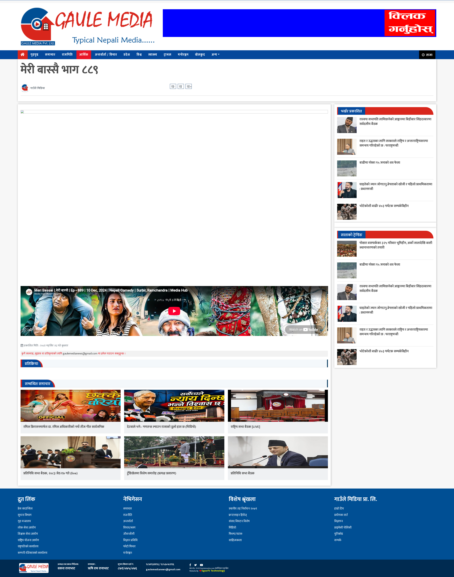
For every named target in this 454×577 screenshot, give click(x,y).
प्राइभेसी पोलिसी (342, 527)
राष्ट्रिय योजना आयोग (28, 540)
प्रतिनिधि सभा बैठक (242, 473)
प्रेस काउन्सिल (25, 508)
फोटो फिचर (129, 546)
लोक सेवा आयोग (27, 527)
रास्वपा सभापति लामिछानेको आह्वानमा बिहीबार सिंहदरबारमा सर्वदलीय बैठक (395, 122)
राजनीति (127, 515)
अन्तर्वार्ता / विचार (106, 54)
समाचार (50, 54)
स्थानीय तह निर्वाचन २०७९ (243, 508)
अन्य (214, 54)
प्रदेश (127, 54)
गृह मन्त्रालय (24, 521)
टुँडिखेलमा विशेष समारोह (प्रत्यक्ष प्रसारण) (151, 473)
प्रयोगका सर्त (341, 515)
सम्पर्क (337, 540)
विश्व (139, 54)
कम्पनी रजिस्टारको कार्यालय (32, 552)
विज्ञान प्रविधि (130, 540)
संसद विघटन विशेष (239, 521)
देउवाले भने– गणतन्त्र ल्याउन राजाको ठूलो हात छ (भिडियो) (161, 427)
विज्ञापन (338, 521)
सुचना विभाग (25, 515)
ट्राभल (167, 54)
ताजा (429, 55)
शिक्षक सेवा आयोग (28, 533)
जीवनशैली (128, 533)
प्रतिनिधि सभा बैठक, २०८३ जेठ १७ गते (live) (50, 473)
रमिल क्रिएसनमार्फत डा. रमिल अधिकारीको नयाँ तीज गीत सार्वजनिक (63, 427)
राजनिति (67, 54)
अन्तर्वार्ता (128, 521)
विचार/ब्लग (129, 527)
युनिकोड (338, 533)
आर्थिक (83, 54)
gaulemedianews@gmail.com (80, 353)
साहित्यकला (235, 540)
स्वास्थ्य (152, 54)
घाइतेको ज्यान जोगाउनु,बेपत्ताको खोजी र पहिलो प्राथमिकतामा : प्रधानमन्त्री (395, 187)
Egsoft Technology (213, 570)
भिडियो (232, 527)
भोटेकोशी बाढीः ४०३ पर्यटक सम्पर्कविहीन (384, 206)
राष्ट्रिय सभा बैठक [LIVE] (245, 427)
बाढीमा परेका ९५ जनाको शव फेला (379, 162)
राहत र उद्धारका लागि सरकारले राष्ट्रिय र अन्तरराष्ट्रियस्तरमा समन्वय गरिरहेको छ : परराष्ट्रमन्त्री (393, 143)
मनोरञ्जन (183, 54)
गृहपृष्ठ (34, 54)
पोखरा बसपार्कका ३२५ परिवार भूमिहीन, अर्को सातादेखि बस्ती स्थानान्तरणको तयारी (395, 245)
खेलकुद (200, 54)
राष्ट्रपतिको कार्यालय (28, 546)
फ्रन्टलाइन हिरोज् (238, 515)
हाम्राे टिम (339, 508)
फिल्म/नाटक (235, 533)
